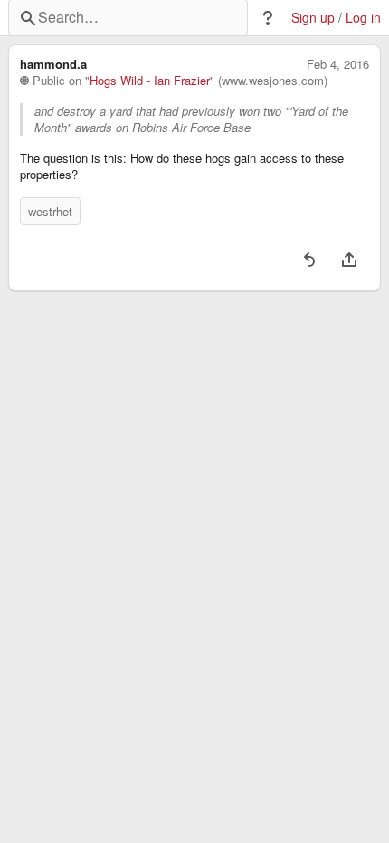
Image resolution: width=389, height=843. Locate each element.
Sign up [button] (313, 17)
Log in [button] (363, 17)
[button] (268, 18)
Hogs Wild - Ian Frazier (150, 80)
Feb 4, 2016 (338, 64)
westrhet (50, 211)
